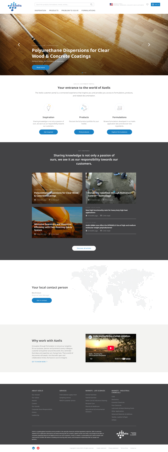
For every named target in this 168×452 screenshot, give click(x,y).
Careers (34, 403)
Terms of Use (124, 448)
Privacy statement (113, 448)
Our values (35, 398)
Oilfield (114, 420)
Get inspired (48, 132)
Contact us (133, 448)
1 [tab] (82, 72)
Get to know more (39, 362)
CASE (113, 396)
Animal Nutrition (91, 395)
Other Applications (118, 411)
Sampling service (65, 398)
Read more (41, 67)
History (34, 412)
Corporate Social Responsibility (42, 409)
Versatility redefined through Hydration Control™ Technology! (109, 194)
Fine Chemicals (116, 405)
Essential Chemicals (118, 402)
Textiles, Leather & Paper (120, 417)
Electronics (115, 399)
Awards (34, 400)
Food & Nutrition (91, 398)
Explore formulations (119, 132)
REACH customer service (67, 400)
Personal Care (90, 403)
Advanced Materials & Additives (122, 414)
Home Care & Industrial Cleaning (96, 400)
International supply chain (68, 395)
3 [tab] (85, 72)
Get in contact (42, 300)
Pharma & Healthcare (92, 406)
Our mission (36, 395)
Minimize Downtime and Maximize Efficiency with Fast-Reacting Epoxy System (53, 227)
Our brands (35, 406)
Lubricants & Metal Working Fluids (123, 408)
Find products (84, 132)
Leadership (35, 415)
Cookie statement (101, 448)
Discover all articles (84, 248)
